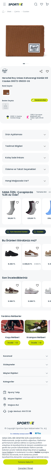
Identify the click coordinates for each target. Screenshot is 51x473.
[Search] (35, 4)
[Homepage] (15, 4)
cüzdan (26, 12)
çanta (17, 12)
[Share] (41, 71)
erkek (9, 12)
